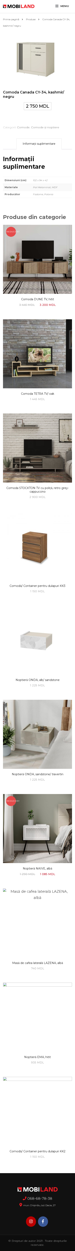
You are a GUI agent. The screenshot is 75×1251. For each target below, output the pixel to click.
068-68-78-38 (39, 1198)
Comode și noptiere (45, 127)
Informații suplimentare (39, 144)
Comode (23, 127)
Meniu (64, 6)
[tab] (39, 144)
